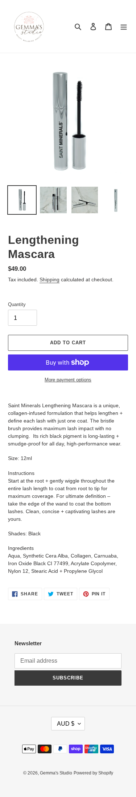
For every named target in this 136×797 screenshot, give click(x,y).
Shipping (49, 279)
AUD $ (65, 724)
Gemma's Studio (56, 773)
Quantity (17, 304)
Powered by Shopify (93, 773)
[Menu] (123, 26)
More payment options (68, 379)
